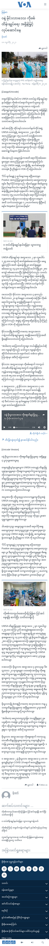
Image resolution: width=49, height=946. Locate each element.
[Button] (43, 48)
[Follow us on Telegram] (29, 868)
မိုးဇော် (4, 37)
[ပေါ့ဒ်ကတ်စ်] (41, 868)
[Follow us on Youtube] (16, 868)
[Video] (22, 942)
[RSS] (35, 868)
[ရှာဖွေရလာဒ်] (43, 942)
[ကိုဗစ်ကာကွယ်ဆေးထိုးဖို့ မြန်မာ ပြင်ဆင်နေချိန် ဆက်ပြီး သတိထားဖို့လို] (24, 594)
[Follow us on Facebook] (4, 868)
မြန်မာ (4, 12)
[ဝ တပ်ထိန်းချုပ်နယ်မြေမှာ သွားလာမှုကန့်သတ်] (24, 225)
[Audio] (32, 942)
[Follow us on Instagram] (22, 868)
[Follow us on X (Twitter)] (10, 868)
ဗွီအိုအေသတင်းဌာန (15, 418)
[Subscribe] (4, 875)
